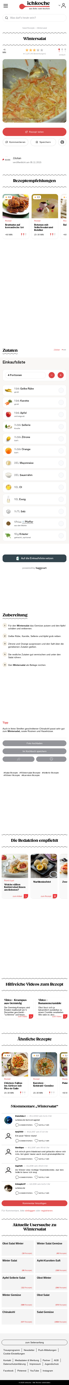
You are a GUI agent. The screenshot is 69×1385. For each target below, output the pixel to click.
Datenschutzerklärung (14, 1364)
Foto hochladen (35, 743)
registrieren (47, 1210)
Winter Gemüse (11, 1295)
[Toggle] (62, 5)
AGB (56, 1360)
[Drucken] (62, 142)
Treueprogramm (11, 1350)
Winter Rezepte (12, 775)
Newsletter (29, 1350)
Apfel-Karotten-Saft (48, 1260)
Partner (46, 1360)
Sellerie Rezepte (51, 773)
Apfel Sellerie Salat (13, 1277)
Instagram (48, 1370)
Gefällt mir (44, 1125)
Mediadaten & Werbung (27, 1360)
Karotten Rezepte (31, 775)
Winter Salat (9, 1260)
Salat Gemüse (45, 1312)
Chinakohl (8, 1312)
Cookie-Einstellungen (14, 1353)
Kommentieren (25, 1125)
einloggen (30, 1210)
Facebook (8, 1370)
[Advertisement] (34, 940)
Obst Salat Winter (12, 1243)
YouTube (34, 1370)
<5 (4, 50)
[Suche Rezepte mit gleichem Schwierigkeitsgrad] (62, 50)
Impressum (35, 1364)
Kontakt (7, 1360)
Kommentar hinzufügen (34, 1203)
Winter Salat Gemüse (49, 1243)
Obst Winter (44, 1277)
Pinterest (21, 1370)
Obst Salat (43, 1295)
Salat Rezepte (11, 773)
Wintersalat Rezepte (30, 773)
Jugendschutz (52, 1364)
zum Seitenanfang (34, 1342)
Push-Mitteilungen (47, 1350)
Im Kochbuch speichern (35, 751)
